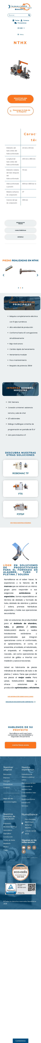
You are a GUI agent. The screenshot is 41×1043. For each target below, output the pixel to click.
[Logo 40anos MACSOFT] (20, 6)
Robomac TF (20, 473)
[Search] (29, 15)
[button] (3, 275)
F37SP (20, 514)
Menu (22, 34)
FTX (20, 493)
